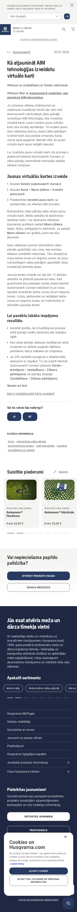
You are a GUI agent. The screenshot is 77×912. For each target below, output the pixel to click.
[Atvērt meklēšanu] (64, 29)
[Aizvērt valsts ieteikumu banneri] (72, 5)
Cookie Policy (17, 863)
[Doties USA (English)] (67, 16)
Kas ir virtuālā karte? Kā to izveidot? (31, 393)
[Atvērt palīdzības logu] (68, 903)
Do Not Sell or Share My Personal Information (38, 880)
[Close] (65, 836)
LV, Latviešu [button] (18, 31)
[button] (33, 483)
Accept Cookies (38, 871)
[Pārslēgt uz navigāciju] (72, 29)
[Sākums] (5, 29)
